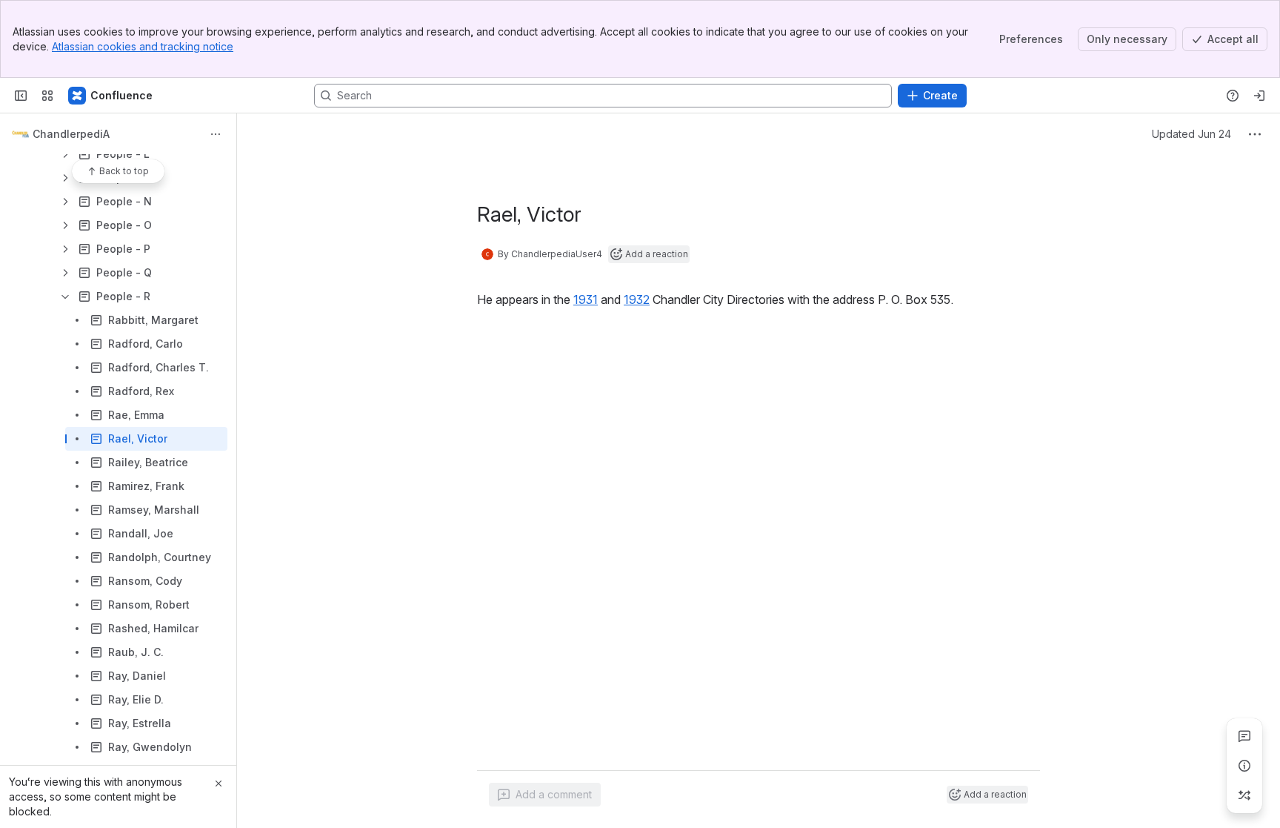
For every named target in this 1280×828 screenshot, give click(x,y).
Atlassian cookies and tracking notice (142, 46)
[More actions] (215, 134)
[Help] (1232, 95)
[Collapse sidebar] (21, 95)
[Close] (218, 783)
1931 (585, 299)
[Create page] (1244, 795)
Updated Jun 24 (1191, 133)
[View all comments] (1244, 736)
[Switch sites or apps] (47, 95)
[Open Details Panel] (1244, 766)
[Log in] (1259, 95)
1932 (637, 299)
